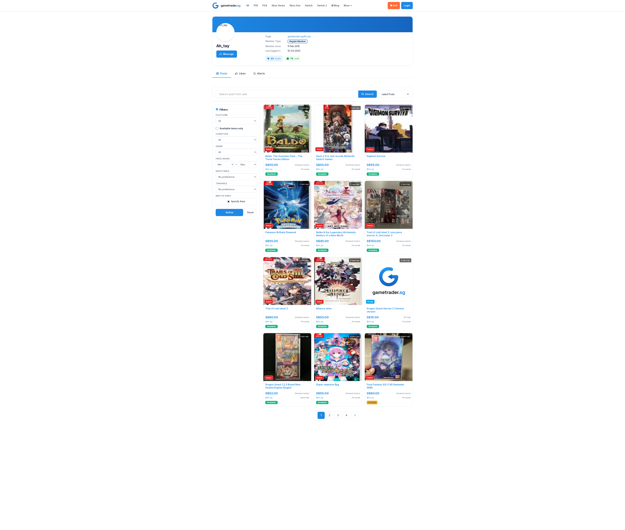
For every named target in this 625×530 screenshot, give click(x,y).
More (347, 5)
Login (407, 5)
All (247, 5)
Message (228, 54)
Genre (219, 146)
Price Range (223, 158)
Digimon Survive (376, 156)
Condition (222, 134)
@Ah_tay (269, 169)
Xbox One (295, 5)
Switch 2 (322, 5)
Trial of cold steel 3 (276, 308)
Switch (309, 5)
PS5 (256, 5)
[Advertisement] (236, 243)
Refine (229, 212)
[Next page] (355, 415)
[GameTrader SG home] (226, 5)
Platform (222, 115)
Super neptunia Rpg (327, 384)
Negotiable (222, 171)
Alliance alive (324, 308)
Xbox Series (278, 5)
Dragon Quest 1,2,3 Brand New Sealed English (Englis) (282, 386)
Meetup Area (223, 196)
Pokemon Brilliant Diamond (280, 232)
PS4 (265, 5)
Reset (250, 212)
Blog (336, 5)
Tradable (221, 183)
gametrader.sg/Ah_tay (299, 36)
